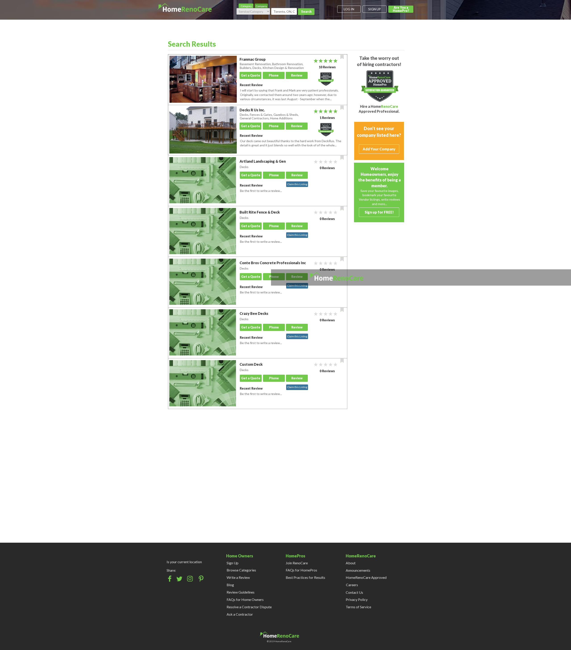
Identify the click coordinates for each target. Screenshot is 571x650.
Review (296, 75)
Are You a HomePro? (401, 9)
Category (246, 6)
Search (306, 11)
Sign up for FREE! (379, 212)
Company (261, 6)
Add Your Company (379, 149)
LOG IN (349, 9)
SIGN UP (374, 9)
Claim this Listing (297, 184)
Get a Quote (250, 75)
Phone (274, 75)
